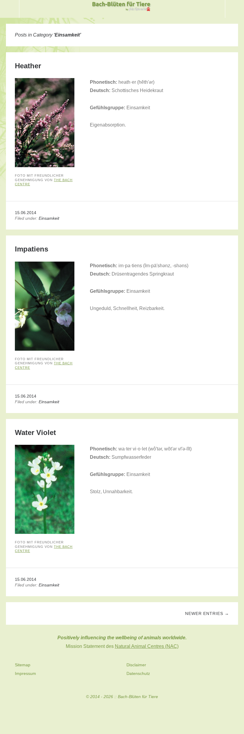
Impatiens (31, 249)
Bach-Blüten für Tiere (138, 696)
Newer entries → (207, 613)
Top (122, 713)
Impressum (25, 673)
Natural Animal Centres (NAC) (147, 646)
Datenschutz (138, 673)
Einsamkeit (49, 218)
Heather (28, 66)
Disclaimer (136, 664)
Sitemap (22, 664)
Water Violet (35, 432)
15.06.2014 (25, 212)
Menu (9, 9)
